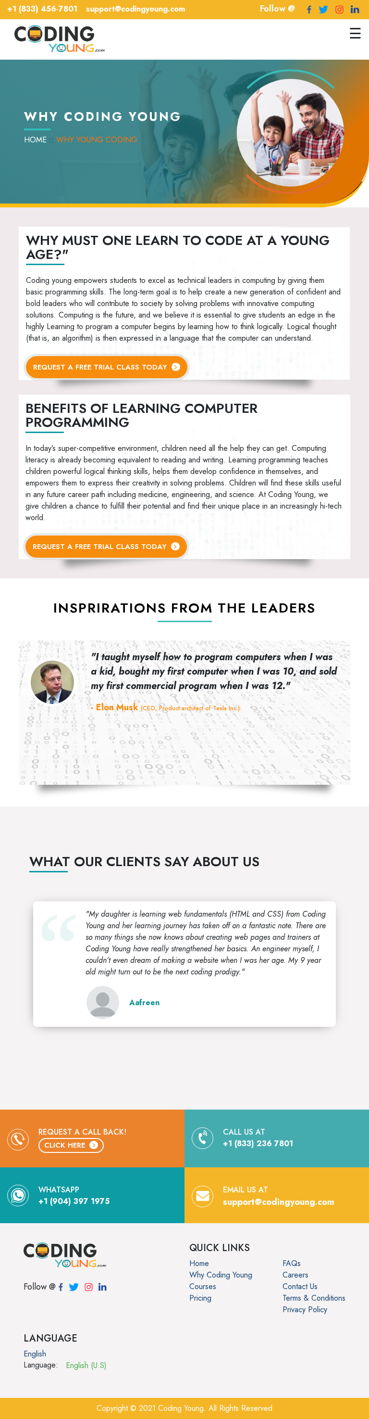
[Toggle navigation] (118, 39)
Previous (21, 682)
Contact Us (300, 1286)
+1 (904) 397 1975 (74, 1201)
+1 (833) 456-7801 (42, 8)
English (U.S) (86, 1365)
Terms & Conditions (314, 1298)
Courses (202, 1286)
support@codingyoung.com (135, 8)
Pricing (200, 1298)
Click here (65, 1145)
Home (199, 1263)
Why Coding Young (220, 1274)
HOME (35, 139)
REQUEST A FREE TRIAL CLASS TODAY (101, 367)
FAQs (292, 1263)
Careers (295, 1274)
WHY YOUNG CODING (96, 139)
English (35, 1353)
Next (348, 682)
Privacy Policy (305, 1309)
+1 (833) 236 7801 (258, 1143)
